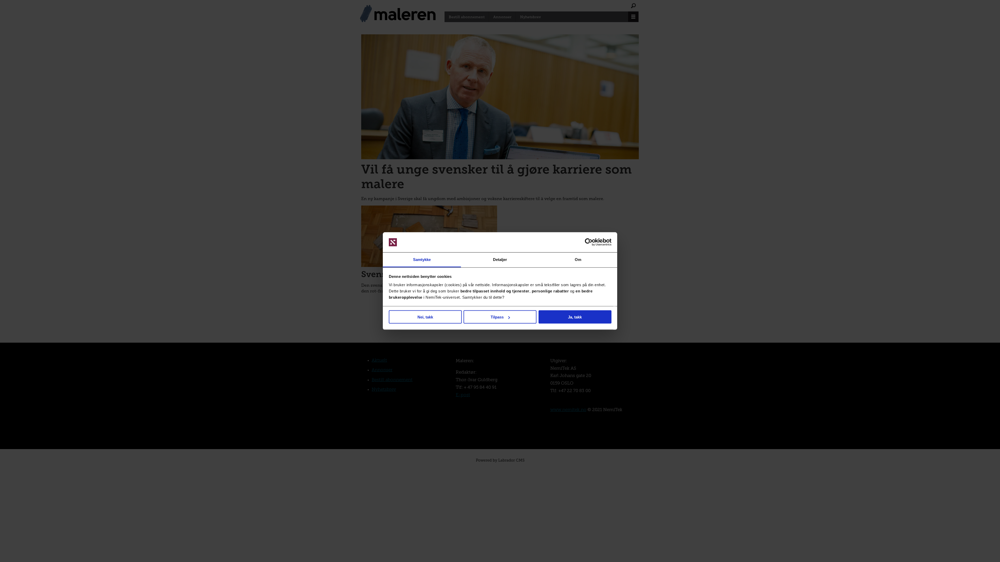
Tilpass (497, 317)
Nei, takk (425, 317)
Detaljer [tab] (500, 259)
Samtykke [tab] (422, 259)
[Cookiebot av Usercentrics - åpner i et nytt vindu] (588, 242)
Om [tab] (578, 259)
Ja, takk (575, 317)
